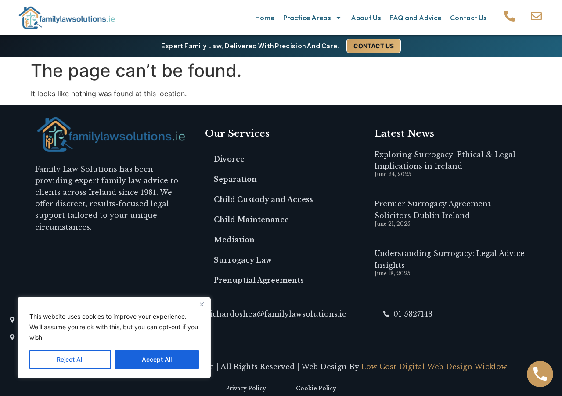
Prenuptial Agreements (259, 280)
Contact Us (468, 17)
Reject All (70, 359)
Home (264, 17)
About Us (366, 17)
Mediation (234, 239)
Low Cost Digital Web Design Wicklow (434, 366)
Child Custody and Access (263, 199)
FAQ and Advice (415, 17)
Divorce (229, 159)
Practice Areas (307, 17)
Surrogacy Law (243, 260)
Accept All (157, 359)
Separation (235, 179)
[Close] (201, 304)
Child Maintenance (251, 219)
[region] (114, 337)
